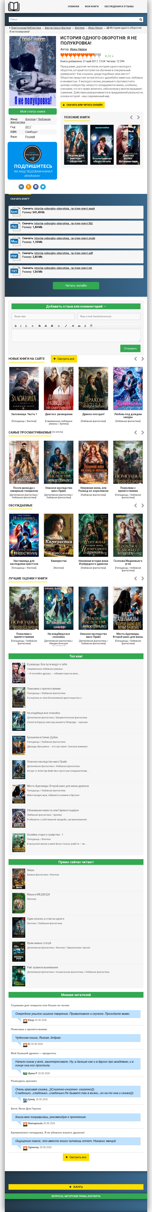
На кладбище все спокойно (59, 635)
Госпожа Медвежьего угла (128, 562)
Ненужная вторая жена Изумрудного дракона (93, 562)
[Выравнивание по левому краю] (40, 326)
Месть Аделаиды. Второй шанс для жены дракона (128, 635)
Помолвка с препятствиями (128, 489)
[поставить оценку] (64, 56)
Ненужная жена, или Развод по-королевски (93, 489)
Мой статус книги (32, 111)
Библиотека (32, 6)
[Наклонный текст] (21, 326)
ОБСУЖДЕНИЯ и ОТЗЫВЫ (119, 6)
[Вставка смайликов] (59, 326)
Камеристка (59, 560)
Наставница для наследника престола (24, 562)
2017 (28, 127)
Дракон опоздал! (93, 414)
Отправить (130, 348)
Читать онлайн (76, 285)
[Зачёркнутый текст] (32, 326)
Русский (30, 136)
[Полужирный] (15, 326)
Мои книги (92, 6)
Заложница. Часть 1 (24, 414)
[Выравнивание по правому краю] (52, 326)
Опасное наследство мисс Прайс (58, 489)
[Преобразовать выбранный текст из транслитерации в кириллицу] (85, 326)
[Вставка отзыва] (79, 326)
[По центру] (46, 326)
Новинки (73, 6)
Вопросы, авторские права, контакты (76, 1196)
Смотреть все (65, 358)
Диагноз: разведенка (58, 414)
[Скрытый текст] (73, 326)
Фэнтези (30, 119)
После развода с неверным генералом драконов (24, 489)
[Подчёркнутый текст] (26, 326)
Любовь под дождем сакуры (128, 416)
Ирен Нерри (95, 27)
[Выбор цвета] (66, 326)
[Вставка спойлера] (91, 326)
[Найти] (140, 19)
